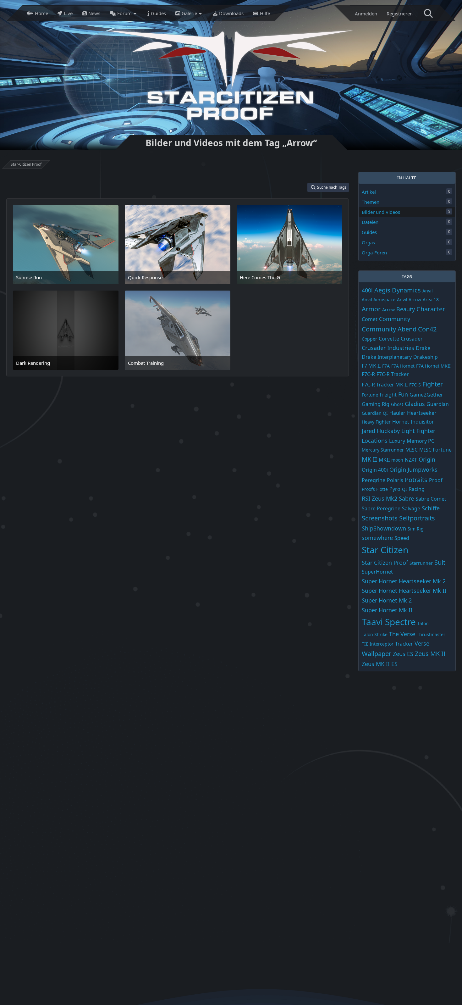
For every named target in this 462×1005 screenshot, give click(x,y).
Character (430, 309)
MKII (384, 459)
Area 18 (431, 300)
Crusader (412, 338)
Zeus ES (403, 654)
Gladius (415, 404)
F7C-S (415, 385)
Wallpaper (376, 653)
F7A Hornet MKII (433, 366)
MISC (411, 449)
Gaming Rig (375, 404)
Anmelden (366, 13)
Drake (423, 348)
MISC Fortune (435, 449)
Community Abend (389, 329)
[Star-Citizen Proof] (229, 75)
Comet (369, 319)
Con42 (427, 329)
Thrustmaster (431, 634)
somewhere (377, 537)
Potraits (416, 479)
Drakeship (425, 356)
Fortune (370, 394)
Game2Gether (426, 394)
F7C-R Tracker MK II (385, 384)
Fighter (432, 384)
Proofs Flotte (375, 489)
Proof (436, 479)
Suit (439, 562)
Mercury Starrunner (383, 450)
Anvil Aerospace (378, 300)
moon (397, 460)
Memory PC (420, 440)
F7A (386, 366)
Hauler (397, 412)
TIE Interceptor (377, 644)
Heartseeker (422, 412)
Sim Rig (416, 529)
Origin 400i (375, 469)
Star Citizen (385, 550)
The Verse (402, 634)
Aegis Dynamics (397, 290)
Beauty (405, 309)
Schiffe (431, 508)
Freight (388, 394)
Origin (427, 459)
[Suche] (428, 13)
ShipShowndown (384, 528)
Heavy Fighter (376, 422)
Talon (423, 623)
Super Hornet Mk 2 (387, 600)
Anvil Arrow (409, 300)
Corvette (389, 338)
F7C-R (368, 374)
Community (394, 319)
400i (367, 290)
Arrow (388, 310)
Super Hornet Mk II (387, 610)
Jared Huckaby (381, 431)
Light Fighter (418, 431)
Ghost (397, 404)
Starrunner (421, 563)
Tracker (404, 643)
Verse (422, 643)
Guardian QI (375, 413)
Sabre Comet (430, 498)
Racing (417, 489)
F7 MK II (371, 365)
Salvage (411, 508)
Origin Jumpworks (413, 469)
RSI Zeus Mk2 (379, 498)
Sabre (406, 498)
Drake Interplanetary (387, 356)
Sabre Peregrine (381, 508)
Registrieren (400, 13)
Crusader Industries (388, 348)
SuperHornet (377, 571)
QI (404, 489)
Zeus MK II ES (380, 663)
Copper (369, 338)
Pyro (394, 489)
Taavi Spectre (389, 622)
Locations (375, 440)
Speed (401, 538)
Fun (403, 394)
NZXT (411, 459)
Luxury (397, 440)
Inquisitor (422, 421)
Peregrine (373, 479)
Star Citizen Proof (385, 562)
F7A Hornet (403, 366)
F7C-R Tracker (393, 374)
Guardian (437, 404)
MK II (369, 459)
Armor (371, 309)
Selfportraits (417, 518)
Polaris (395, 479)
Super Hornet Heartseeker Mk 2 (404, 581)
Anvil (427, 290)
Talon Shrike (375, 634)
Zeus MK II (430, 653)
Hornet (400, 421)
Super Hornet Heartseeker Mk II (404, 590)
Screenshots (380, 518)
